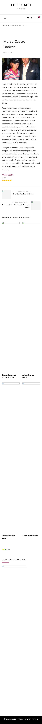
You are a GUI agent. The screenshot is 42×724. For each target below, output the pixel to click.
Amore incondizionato (30, 536)
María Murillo (9, 53)
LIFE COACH (21, 5)
